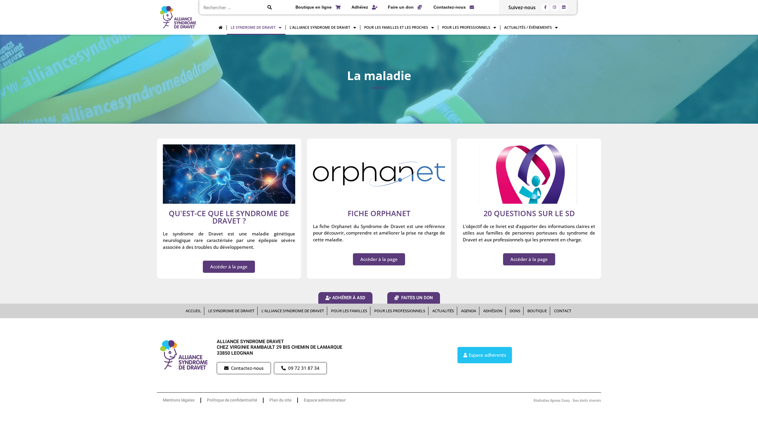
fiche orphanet (379, 213)
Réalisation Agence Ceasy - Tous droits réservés (567, 400)
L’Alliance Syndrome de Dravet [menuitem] (320, 27)
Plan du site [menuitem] (280, 400)
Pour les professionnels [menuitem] (466, 27)
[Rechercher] (269, 7)
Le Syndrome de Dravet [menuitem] (253, 27)
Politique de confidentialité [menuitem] (232, 400)
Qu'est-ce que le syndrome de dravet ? (229, 217)
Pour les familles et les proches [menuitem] (396, 27)
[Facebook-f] (545, 7)
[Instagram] (554, 7)
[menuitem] (221, 27)
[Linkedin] (564, 7)
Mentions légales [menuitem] (179, 400)
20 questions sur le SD (529, 213)
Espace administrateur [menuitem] (325, 400)
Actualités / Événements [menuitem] (528, 27)
